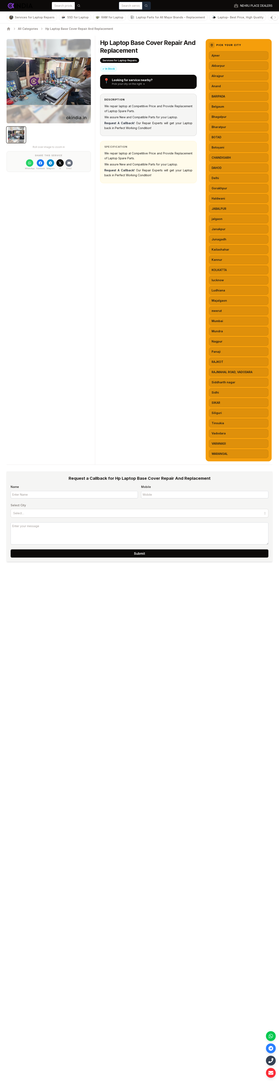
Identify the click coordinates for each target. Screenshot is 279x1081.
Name (15, 487)
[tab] (16, 135)
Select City (18, 505)
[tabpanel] (49, 81)
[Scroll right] (275, 17)
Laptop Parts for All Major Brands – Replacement (170, 17)
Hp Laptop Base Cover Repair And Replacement (79, 28)
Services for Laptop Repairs (35, 17)
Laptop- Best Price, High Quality (240, 17)
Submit (139, 553)
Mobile (146, 487)
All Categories (28, 28)
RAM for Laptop (112, 17)
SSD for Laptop (78, 17)
